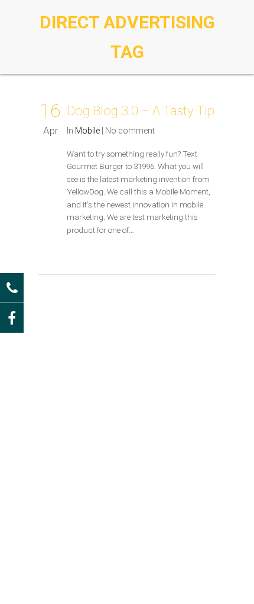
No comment (130, 130)
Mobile (87, 130)
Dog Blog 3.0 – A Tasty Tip (140, 110)
